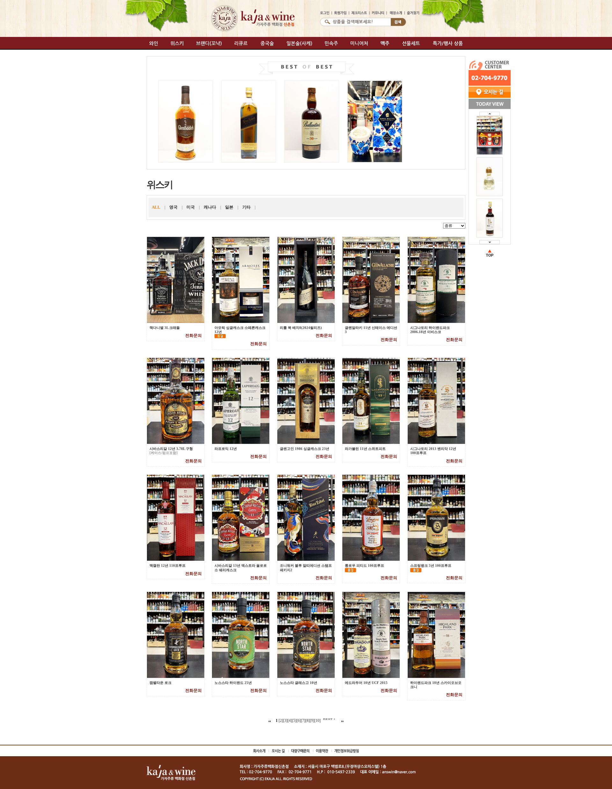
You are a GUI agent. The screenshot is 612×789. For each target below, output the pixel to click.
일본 (229, 207)
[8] (307, 720)
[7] (303, 720)
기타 (246, 207)
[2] (281, 720)
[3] (285, 720)
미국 (190, 207)
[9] (312, 720)
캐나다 (210, 207)
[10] (317, 720)
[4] (290, 720)
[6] (298, 720)
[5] (294, 720)
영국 (173, 207)
